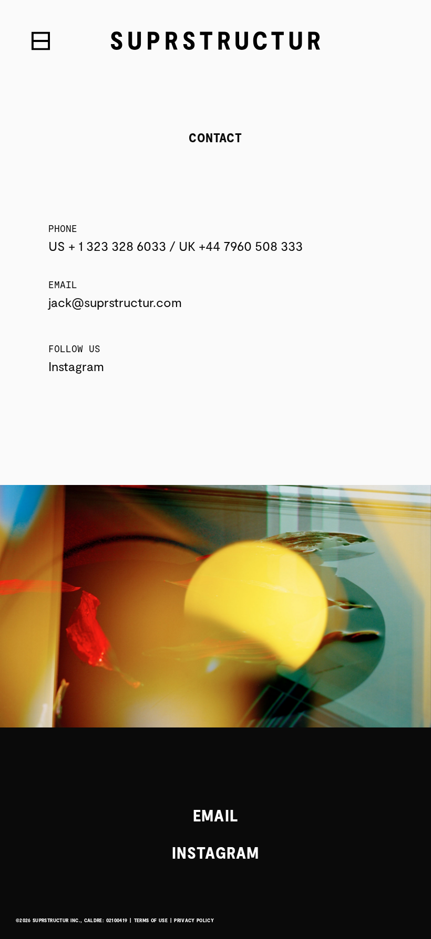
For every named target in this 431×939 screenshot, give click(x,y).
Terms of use (151, 920)
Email (215, 815)
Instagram (76, 366)
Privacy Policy (194, 920)
